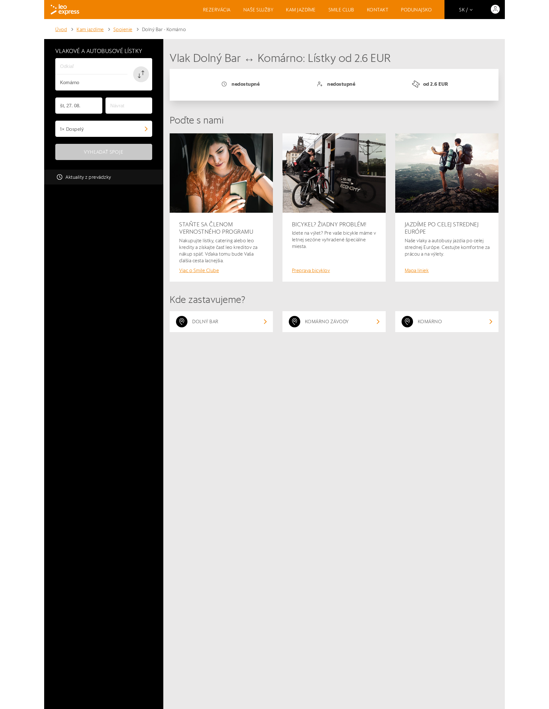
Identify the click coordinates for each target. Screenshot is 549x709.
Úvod (61, 29)
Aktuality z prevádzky (88, 177)
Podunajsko (416, 10)
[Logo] (65, 9)
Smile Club (341, 10)
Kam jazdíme (301, 10)
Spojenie (122, 29)
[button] (141, 74)
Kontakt (378, 10)
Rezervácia (217, 10)
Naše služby (258, 10)
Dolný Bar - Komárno (164, 29)
